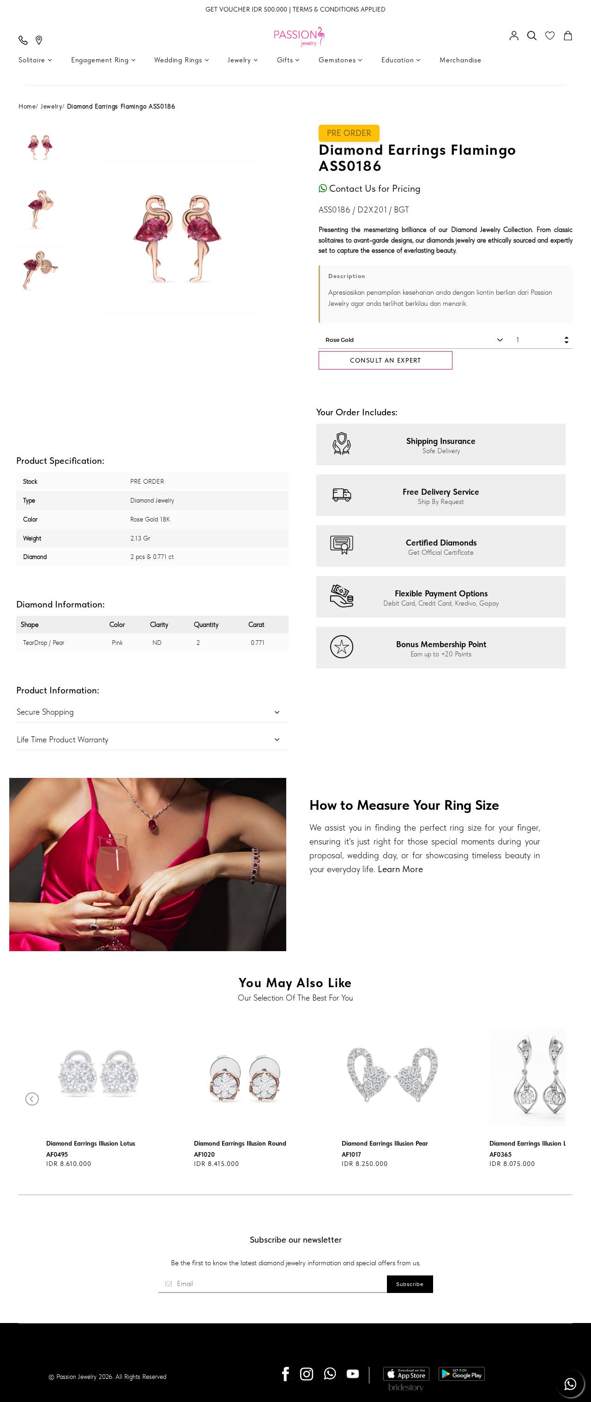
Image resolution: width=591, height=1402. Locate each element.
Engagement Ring (101, 60)
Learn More (400, 868)
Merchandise (461, 60)
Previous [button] (84, 237)
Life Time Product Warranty (63, 739)
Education (398, 60)
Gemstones (338, 60)
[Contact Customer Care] (25, 41)
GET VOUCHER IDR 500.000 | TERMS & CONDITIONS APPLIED (295, 9)
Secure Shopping (45, 711)
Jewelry (240, 60)
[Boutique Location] (41, 41)
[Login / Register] (516, 36)
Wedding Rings (179, 60)
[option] (40, 155)
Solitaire (33, 60)
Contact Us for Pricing (374, 188)
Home (27, 106)
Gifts (286, 60)
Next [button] (274, 237)
